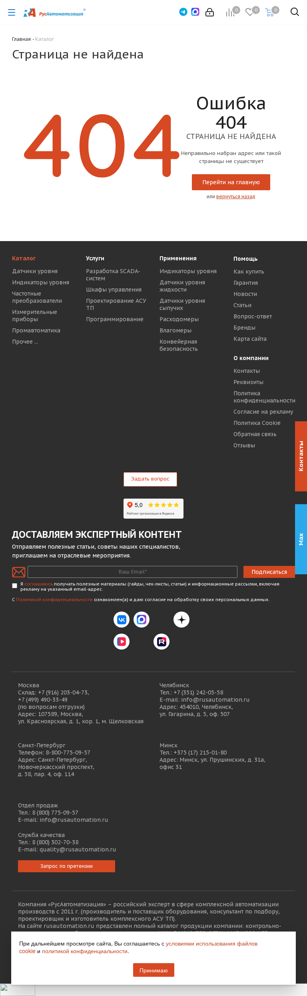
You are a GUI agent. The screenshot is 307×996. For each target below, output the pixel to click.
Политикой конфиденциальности (54, 599)
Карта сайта (250, 338)
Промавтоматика (36, 330)
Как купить (248, 271)
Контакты (246, 370)
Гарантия (245, 282)
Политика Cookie (257, 423)
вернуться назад (235, 196)
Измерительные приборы (34, 315)
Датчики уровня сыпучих (182, 304)
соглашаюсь (38, 584)
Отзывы (244, 445)
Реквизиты (248, 382)
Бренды (244, 327)
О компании (251, 358)
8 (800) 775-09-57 (55, 812)
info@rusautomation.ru (215, 699)
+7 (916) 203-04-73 (63, 692)
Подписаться (269, 571)
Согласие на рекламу (263, 411)
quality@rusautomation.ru (78, 849)
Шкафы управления (114, 289)
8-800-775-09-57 (68, 752)
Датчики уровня (35, 271)
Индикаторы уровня (40, 282)
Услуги (95, 258)
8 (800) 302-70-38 (55, 842)
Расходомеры (179, 319)
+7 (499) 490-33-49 (43, 699)
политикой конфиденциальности (85, 951)
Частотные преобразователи (37, 297)
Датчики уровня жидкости (182, 286)
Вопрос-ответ (252, 316)
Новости (245, 294)
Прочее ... (25, 341)
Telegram (161, 620)
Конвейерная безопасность (178, 345)
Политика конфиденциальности (264, 397)
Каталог (24, 258)
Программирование (115, 319)
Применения (178, 258)
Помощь (245, 258)
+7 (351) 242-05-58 (198, 692)
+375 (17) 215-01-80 (200, 752)
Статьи (242, 305)
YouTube (142, 642)
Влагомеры (175, 330)
